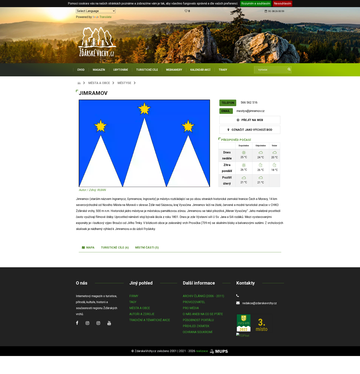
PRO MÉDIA (191, 308)
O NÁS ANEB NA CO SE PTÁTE (203, 314)
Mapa (89, 247)
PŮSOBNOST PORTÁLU (198, 320)
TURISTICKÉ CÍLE (147, 69)
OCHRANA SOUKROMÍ (197, 332)
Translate (106, 17)
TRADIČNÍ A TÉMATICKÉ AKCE (149, 320)
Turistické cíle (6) (115, 247)
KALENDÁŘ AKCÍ (200, 69)
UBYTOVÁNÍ (120, 69)
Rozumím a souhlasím (255, 3)
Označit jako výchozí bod (250, 129)
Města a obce (99, 83)
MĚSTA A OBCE (139, 308)
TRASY (223, 69)
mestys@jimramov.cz (251, 111)
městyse (124, 83)
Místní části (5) (147, 247)
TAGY (132, 302)
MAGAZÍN (99, 69)
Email (226, 111)
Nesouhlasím (282, 3)
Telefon (227, 102)
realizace (202, 351)
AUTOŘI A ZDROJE (141, 314)
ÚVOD (81, 69)
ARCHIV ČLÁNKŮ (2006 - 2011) (203, 296)
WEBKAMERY (174, 69)
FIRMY (133, 296)
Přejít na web (251, 120)
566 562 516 (249, 102)
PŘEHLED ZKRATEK (196, 326)
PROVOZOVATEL (194, 302)
